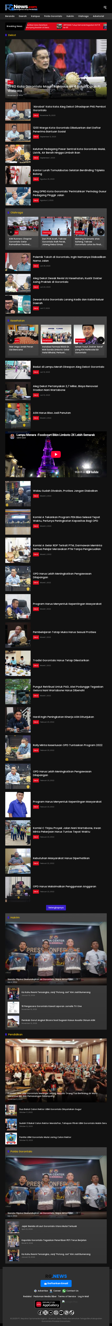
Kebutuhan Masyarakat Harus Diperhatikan (61, 858)
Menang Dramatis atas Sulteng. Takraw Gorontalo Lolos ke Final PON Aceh (88, 241)
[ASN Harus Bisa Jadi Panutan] (18, 415)
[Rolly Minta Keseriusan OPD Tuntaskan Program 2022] (18, 748)
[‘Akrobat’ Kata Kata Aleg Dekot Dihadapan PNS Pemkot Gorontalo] (18, 111)
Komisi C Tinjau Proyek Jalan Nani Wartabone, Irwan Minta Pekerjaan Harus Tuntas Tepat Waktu (67, 829)
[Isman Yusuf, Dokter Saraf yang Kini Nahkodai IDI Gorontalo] (89, 334)
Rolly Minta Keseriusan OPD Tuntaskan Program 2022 (68, 745)
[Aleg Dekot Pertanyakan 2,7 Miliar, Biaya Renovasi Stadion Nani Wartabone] (18, 391)
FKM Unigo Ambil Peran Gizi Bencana (21, 348)
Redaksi (27, 1296)
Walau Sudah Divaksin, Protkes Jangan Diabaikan (65, 491)
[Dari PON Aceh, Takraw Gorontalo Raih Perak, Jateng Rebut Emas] (56, 226)
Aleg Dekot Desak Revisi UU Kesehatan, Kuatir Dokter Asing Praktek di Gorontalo (67, 280)
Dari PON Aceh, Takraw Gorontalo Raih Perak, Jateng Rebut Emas (54, 241)
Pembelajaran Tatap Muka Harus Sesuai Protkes (64, 632)
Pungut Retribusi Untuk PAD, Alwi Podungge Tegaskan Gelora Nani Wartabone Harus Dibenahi (68, 688)
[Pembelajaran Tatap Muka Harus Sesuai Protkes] (18, 635)
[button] (105, 7)
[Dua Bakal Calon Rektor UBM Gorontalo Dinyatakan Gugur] (11, 1110)
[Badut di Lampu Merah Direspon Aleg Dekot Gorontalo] (18, 370)
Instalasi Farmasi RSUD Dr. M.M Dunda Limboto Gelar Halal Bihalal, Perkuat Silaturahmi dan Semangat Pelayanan (56, 349)
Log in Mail (83, 1296)
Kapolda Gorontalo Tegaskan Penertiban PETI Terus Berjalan (54, 1240)
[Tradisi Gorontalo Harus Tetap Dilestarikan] (18, 663)
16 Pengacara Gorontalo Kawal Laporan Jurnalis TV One (52, 1006)
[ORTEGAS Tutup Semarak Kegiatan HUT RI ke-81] (30, 26)
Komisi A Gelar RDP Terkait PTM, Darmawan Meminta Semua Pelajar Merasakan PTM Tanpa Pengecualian (67, 547)
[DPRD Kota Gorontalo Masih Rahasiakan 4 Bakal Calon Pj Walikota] (56, 69)
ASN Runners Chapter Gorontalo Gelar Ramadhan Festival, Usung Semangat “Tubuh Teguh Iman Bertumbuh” (22, 241)
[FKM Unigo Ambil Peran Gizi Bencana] (23, 334)
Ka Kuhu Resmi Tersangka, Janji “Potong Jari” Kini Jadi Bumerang (56, 992)
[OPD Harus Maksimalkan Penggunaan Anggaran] (18, 889)
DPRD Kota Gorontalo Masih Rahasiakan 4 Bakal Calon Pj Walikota (54, 88)
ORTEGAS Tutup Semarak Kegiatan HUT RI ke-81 (52, 26)
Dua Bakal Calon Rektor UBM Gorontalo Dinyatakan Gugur (50, 1109)
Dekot (10, 82)
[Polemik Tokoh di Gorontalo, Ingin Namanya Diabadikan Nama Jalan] (18, 262)
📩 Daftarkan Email (56, 1283)
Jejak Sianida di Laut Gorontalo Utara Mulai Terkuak (49, 1226)
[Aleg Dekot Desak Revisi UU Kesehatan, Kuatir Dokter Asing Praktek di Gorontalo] (18, 283)
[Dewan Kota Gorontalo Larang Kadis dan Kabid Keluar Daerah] (18, 304)
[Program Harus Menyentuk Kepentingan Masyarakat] (18, 606)
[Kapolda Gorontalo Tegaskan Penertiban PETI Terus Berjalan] (13, 1241)
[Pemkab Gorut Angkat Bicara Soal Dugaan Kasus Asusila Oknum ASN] (13, 1021)
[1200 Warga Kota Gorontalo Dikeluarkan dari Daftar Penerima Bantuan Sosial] (18, 133)
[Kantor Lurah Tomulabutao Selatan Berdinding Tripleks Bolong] (18, 175)
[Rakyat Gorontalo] (21, 7)
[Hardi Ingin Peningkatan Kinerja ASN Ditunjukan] (18, 719)
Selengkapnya (56, 907)
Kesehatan (47, 340)
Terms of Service (67, 1296)
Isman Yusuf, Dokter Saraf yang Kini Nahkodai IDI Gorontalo (89, 349)
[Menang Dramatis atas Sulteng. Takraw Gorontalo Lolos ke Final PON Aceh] (89, 226)
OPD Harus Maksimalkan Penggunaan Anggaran (64, 886)
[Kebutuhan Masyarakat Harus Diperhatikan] (18, 861)
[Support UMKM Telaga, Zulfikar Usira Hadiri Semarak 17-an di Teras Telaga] (76, 26)
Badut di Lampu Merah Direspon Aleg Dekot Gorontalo (68, 367)
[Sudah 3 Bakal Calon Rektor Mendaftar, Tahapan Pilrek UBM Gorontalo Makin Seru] (11, 1124)
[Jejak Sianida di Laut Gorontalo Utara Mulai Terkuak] (13, 1227)
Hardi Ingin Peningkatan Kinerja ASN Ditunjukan (63, 717)
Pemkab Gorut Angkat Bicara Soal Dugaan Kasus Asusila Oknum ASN (58, 1020)
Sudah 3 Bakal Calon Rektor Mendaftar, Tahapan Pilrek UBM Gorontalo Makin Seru (63, 1123)
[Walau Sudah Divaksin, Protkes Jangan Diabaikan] (18, 493)
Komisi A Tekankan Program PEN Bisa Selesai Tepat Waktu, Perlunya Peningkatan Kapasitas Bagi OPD (66, 519)
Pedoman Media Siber (45, 1296)
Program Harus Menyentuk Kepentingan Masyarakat (67, 604)
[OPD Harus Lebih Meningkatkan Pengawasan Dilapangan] (18, 578)
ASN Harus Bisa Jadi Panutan (52, 413)
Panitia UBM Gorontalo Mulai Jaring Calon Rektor (45, 1137)
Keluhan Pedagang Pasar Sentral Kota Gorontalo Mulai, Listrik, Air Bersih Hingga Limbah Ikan (69, 150)
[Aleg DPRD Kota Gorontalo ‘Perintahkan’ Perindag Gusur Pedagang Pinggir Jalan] (18, 196)
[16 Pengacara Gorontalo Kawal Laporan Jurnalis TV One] (13, 1007)
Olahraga (47, 232)
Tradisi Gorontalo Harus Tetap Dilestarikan (61, 660)
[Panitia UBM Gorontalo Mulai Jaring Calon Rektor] (11, 1138)
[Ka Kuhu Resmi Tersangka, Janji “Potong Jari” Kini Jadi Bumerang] (13, 993)
